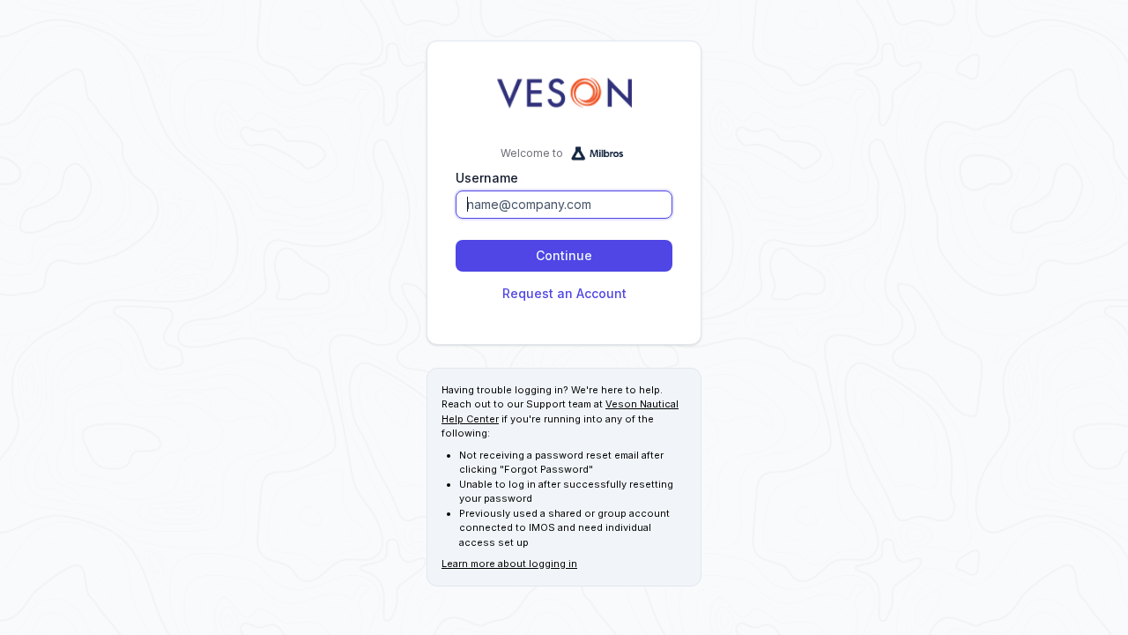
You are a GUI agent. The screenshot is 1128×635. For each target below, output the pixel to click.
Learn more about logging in (509, 563)
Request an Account (564, 293)
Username (487, 177)
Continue (564, 255)
